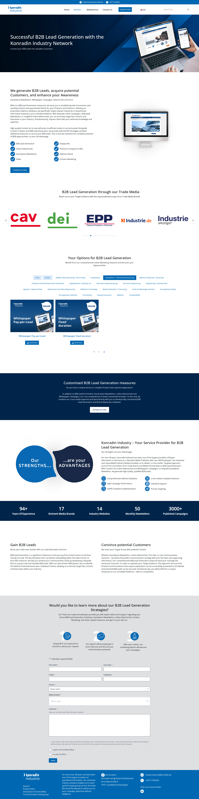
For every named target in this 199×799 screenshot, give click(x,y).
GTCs (64, 754)
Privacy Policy (68, 750)
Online (47, 278)
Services (77, 9)
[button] (81, 9)
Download (33, 343)
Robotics (120, 295)
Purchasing (87, 295)
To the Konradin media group (36, 794)
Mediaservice (92, 9)
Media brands (55, 695)
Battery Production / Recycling (152, 278)
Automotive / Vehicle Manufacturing (119, 278)
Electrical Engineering (131, 283)
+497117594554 (114, 2)
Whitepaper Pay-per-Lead (32, 336)
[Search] (188, 9)
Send (53, 760)
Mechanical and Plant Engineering (61, 289)
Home (66, 9)
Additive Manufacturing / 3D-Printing (70, 278)
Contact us (107, 9)
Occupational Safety (168, 289)
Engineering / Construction (156, 283)
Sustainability (134, 295)
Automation (95, 278)
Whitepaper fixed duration (77, 336)
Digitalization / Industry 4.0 (80, 283)
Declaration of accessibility (34, 791)
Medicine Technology (88, 289)
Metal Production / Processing (115, 289)
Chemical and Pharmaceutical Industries (48, 283)
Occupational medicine (68, 295)
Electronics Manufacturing (107, 283)
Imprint (26, 786)
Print (37, 278)
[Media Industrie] (15, 9)
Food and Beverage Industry (143, 289)
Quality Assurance (104, 295)
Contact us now (20, 170)
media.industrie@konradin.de (92, 2)
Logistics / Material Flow (32, 289)
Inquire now (125, 9)
